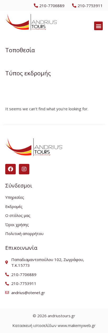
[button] (98, 26)
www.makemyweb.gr (77, 325)
